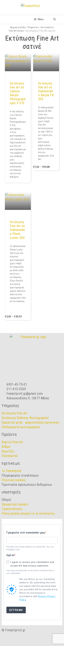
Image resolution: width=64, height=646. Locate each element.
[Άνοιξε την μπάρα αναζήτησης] (54, 19)
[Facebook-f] (6, 639)
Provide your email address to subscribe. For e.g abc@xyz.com (29, 548)
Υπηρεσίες (33, 27)
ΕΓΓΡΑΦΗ (16, 610)
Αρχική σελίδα (18, 27)
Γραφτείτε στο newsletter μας (25, 532)
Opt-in (10, 555)
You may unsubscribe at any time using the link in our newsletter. (30, 571)
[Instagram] (15, 639)
